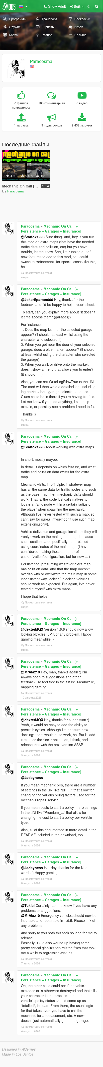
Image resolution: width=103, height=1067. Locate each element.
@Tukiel (28, 905)
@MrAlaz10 (30, 671)
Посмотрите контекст (38, 273)
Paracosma (41, 61)
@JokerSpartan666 (37, 299)
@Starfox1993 (33, 236)
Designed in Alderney (19, 1049)
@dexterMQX (32, 629)
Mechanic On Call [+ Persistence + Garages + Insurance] (51, 229)
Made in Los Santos (17, 1054)
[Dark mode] (89, 6)
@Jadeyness (32, 777)
